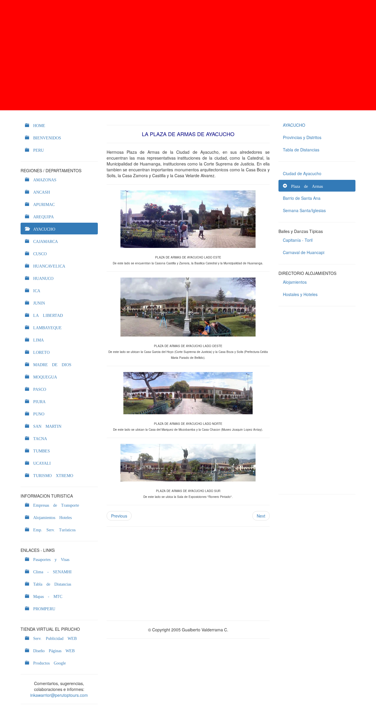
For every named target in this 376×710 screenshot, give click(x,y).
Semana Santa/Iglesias (304, 210)
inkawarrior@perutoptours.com (59, 695)
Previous (119, 516)
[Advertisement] (188, 55)
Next (261, 516)
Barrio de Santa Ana (301, 198)
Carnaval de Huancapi (303, 252)
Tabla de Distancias (301, 150)
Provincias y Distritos (302, 137)
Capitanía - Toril (298, 240)
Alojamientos (295, 282)
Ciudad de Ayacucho (302, 173)
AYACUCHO (294, 125)
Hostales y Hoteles (300, 294)
